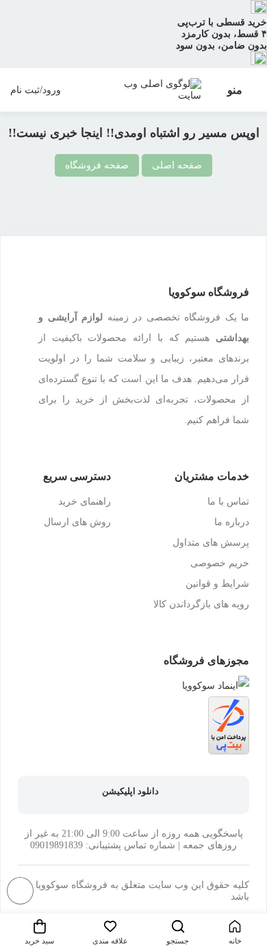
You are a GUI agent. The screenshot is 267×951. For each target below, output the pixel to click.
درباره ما (231, 522)
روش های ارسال (77, 522)
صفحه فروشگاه (97, 165)
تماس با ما (228, 501)
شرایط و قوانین (217, 584)
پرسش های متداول (211, 542)
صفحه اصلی (177, 165)
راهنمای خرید (84, 501)
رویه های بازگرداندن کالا (201, 604)
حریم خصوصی (219, 563)
